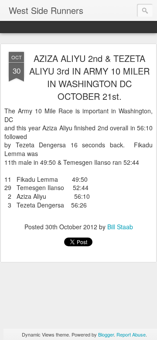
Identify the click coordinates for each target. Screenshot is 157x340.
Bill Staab (120, 226)
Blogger (106, 334)
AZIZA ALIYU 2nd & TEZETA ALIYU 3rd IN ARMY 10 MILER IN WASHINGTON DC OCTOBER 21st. (89, 77)
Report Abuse (131, 334)
